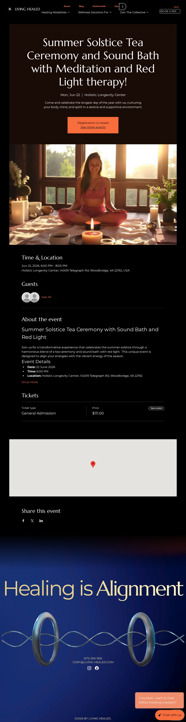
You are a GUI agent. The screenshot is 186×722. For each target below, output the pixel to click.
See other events (93, 127)
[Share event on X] (32, 520)
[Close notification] (180, 695)
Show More (30, 382)
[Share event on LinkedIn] (41, 520)
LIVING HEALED (27, 9)
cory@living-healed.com (93, 662)
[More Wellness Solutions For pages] (110, 12)
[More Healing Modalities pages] (68, 12)
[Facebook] (96, 668)
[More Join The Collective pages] (147, 12)
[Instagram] (89, 668)
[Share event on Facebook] (23, 520)
